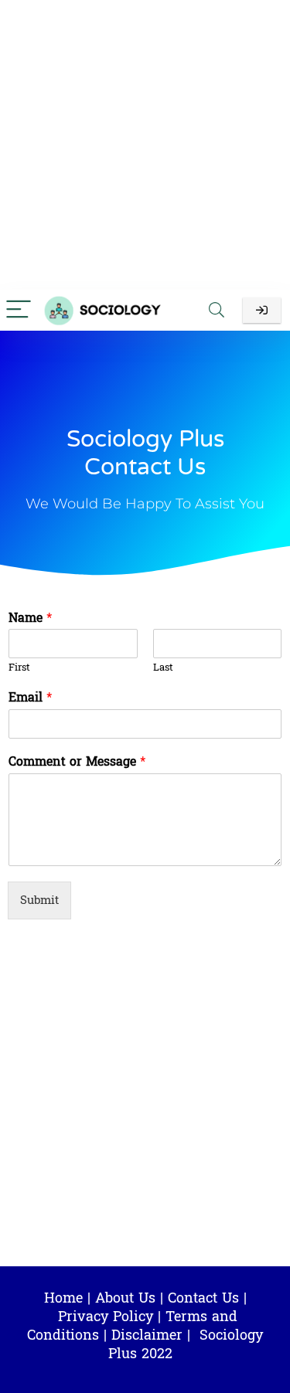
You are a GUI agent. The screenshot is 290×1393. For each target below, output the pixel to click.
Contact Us (203, 1298)
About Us (125, 1298)
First (19, 667)
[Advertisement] (145, 145)
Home (63, 1298)
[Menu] (18, 310)
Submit (39, 900)
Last (163, 667)
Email (30, 698)
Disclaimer (147, 1335)
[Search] (216, 310)
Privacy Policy (105, 1317)
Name (30, 618)
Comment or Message (77, 762)
